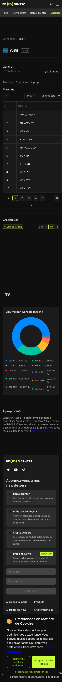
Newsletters (19, 12)
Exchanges (9, 38)
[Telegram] (23, 470)
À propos (36, 82)
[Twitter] (8, 470)
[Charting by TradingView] (7, 294)
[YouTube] (16, 470)
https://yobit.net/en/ (43, 430)
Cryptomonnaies (43, 609)
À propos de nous (16, 609)
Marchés (55, 12)
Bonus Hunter (38, 12)
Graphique (22, 82)
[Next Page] (31, 205)
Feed (5, 12)
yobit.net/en (52, 71)
